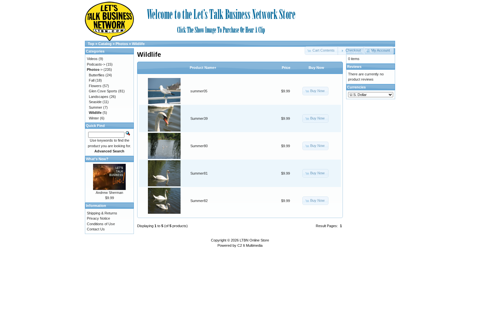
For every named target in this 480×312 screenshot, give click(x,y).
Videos (92, 59)
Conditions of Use (101, 224)
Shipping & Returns (102, 213)
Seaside (95, 102)
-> (95, 69)
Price (286, 68)
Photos (122, 44)
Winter (94, 118)
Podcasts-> (96, 64)
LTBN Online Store (254, 240)
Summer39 (199, 118)
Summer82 (199, 201)
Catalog (105, 44)
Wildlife (138, 44)
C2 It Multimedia (250, 245)
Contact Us (96, 229)
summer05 (198, 91)
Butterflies (96, 75)
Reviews (354, 67)
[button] (350, 50)
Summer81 (199, 173)
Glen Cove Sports (103, 91)
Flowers (95, 86)
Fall (91, 80)
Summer (95, 107)
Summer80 (199, 146)
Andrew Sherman (109, 193)
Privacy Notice (98, 218)
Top (91, 44)
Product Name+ (203, 68)
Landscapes (98, 97)
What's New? (97, 159)
